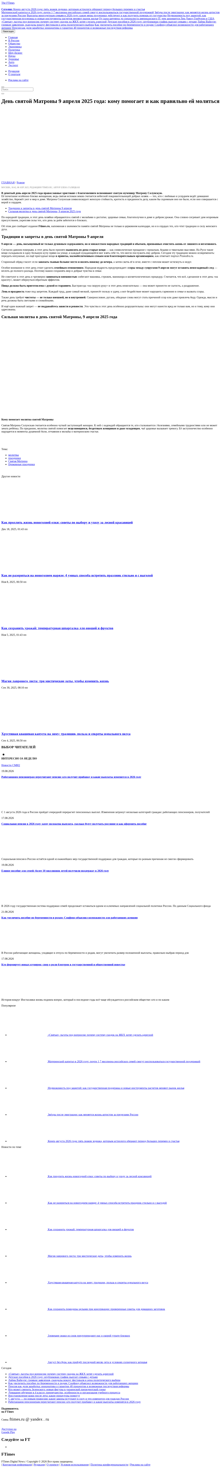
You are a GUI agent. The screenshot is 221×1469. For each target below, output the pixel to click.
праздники (14, 458)
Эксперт (13, 65)
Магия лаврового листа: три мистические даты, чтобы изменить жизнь (55, 681)
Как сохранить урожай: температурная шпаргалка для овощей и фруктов (57, 628)
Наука (11, 55)
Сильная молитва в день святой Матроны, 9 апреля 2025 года (44, 211)
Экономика (15, 46)
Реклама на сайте (18, 80)
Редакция (13, 71)
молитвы (13, 455)
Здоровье (13, 59)
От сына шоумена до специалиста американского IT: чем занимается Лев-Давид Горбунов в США (156, 18)
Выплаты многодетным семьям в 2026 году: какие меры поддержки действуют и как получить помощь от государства (97, 15)
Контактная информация (17, 1464)
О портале (14, 74)
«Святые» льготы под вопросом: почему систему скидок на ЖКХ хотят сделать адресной (54, 21)
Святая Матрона (17, 461)
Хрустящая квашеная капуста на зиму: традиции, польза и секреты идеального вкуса (66, 734)
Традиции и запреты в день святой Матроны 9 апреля (40, 208)
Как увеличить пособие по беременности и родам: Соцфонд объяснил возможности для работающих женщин (69, 917)
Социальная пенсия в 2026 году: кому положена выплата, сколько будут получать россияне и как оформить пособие (74, 823)
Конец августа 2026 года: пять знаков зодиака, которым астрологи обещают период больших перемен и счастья (73, 9)
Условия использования (75, 1464)
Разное (21, 182)
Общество (14, 43)
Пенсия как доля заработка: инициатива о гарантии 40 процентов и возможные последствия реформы (72, 27)
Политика (14, 49)
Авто (11, 62)
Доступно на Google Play (8, 1431)
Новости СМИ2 (10, 765)
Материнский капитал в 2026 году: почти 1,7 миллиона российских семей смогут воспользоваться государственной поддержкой (77, 12)
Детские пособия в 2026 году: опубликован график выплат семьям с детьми (152, 21)
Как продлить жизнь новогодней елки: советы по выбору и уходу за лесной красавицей (67, 522)
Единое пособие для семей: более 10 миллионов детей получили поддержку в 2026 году (55, 870)
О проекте (53, 1464)
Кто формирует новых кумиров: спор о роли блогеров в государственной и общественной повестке (63, 964)
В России (13, 40)
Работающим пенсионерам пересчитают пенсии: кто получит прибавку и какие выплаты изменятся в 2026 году (71, 776)
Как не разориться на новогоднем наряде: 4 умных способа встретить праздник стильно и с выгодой (77, 575)
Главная (13, 37)
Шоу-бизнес (15, 52)
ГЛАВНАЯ (8, 182)
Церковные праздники (21, 464)
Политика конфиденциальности (109, 1464)
